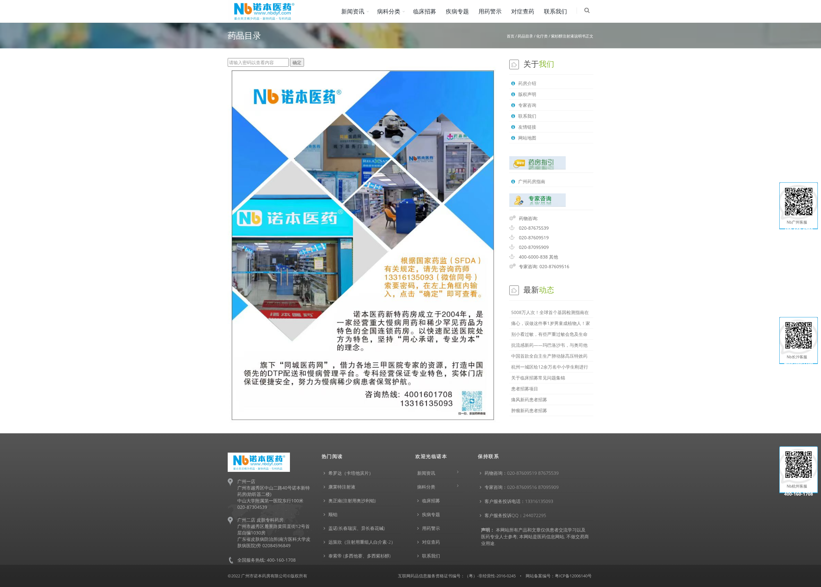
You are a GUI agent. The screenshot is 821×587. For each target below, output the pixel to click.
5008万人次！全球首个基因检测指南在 (550, 312)
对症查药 (522, 11)
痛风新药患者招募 (529, 399)
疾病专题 (457, 11)
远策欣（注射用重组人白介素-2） (361, 542)
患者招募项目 (524, 389)
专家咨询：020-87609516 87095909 (522, 487)
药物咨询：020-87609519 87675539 (522, 473)
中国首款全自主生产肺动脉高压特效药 (549, 356)
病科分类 (388, 11)
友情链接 (527, 127)
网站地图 (527, 138)
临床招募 (424, 11)
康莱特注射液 (341, 487)
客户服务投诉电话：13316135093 (519, 501)
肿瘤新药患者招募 (529, 410)
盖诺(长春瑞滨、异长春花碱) (356, 528)
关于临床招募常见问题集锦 (538, 378)
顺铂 (332, 514)
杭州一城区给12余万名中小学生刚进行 (549, 367)
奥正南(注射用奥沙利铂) (352, 501)
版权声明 (527, 94)
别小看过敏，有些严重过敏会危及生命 (549, 334)
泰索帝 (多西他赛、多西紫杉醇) (359, 556)
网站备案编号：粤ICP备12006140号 (559, 576)
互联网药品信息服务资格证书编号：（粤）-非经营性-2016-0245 (457, 576)
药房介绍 (527, 83)
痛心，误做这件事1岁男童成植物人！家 (550, 323)
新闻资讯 (352, 11)
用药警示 (490, 11)
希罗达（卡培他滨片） (350, 473)
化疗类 (542, 36)
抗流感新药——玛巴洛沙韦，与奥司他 (549, 345)
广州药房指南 (531, 181)
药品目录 (525, 36)
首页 (510, 36)
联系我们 (555, 11)
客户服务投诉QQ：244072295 (515, 515)
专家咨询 (527, 105)
